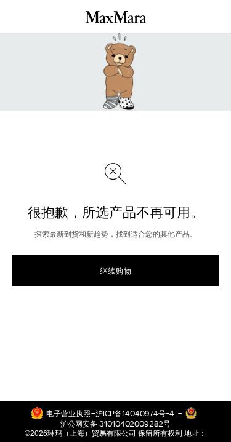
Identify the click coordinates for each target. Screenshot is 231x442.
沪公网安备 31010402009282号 (115, 423)
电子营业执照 (68, 413)
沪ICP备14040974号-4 (134, 413)
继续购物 (116, 270)
